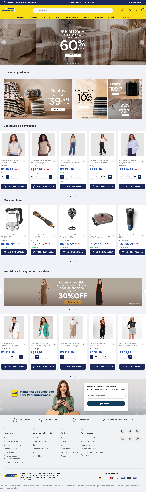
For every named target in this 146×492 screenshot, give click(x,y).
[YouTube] (137, 431)
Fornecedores (9, 452)
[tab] (67, 63)
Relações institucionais (12, 441)
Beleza (86, 17)
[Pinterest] (122, 439)
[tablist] (73, 195)
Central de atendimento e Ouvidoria (45, 438)
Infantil (47, 17)
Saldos (126, 17)
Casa (58, 17)
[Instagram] (122, 431)
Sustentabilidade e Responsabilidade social (13, 457)
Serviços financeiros (68, 438)
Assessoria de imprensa (13, 445)
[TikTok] (137, 439)
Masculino (34, 17)
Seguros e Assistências (69, 452)
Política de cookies (88, 441)
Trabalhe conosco (10, 449)
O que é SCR (65, 456)
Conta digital (65, 445)
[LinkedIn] (130, 439)
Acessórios (112, 17)
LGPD (35, 452)
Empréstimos (66, 449)
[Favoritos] (136, 10)
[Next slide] (142, 42)
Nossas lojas (37, 445)
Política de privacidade (89, 438)
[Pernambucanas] (8, 9)
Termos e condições (88, 449)
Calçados (99, 17)
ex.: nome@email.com (97, 396)
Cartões (63, 441)
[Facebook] (130, 431)
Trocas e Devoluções (40, 449)
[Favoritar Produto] (25, 161)
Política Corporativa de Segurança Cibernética (93, 453)
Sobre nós (7, 438)
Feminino (20, 17)
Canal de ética (86, 445)
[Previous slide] (4, 42)
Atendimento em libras (41, 441)
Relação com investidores (13, 462)
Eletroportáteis (72, 17)
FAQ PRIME (37, 456)
